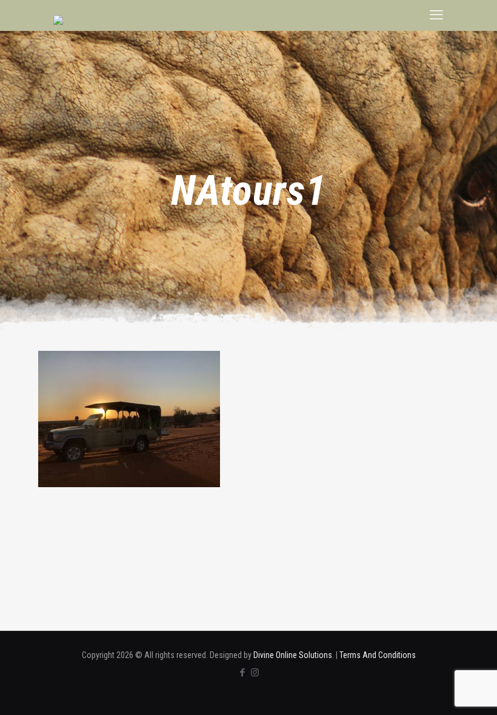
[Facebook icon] (242, 672)
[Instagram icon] (254, 672)
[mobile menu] (436, 15)
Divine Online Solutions (292, 655)
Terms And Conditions (377, 655)
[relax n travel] (73, 20)
